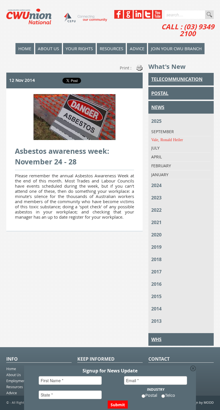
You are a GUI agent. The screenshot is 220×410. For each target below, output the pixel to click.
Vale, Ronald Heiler (167, 140)
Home (11, 368)
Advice (137, 48)
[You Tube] (157, 17)
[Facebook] (118, 17)
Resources (111, 48)
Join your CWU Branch (176, 48)
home (24, 48)
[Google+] (128, 17)
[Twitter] (148, 17)
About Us (48, 48)
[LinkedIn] (138, 17)
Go (209, 14)
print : (125, 68)
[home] (56, 21)
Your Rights (79, 48)
